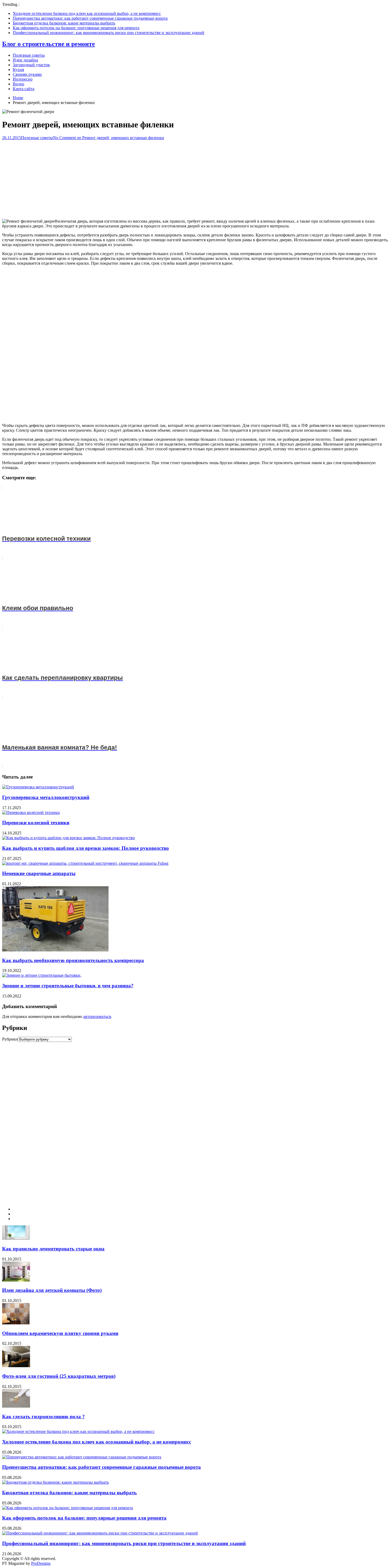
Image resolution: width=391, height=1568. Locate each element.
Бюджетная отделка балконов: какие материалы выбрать (64, 23)
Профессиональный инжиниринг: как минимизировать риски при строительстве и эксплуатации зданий (108, 32)
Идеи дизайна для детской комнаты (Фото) (52, 1290)
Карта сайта (23, 88)
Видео (18, 84)
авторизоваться (97, 1016)
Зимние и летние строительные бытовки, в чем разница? (68, 985)
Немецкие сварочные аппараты (39, 873)
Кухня (18, 69)
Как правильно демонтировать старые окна (53, 1248)
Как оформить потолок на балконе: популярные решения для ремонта (76, 28)
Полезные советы (29, 55)
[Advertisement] (195, 177)
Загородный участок (31, 65)
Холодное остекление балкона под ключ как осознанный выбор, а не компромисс (87, 13)
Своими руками (27, 74)
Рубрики (10, 1039)
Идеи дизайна (25, 60)
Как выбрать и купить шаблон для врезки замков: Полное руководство (85, 848)
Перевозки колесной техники (35, 822)
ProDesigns (41, 1563)
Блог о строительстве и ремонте (48, 43)
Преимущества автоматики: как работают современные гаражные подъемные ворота (90, 18)
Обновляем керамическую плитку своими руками (60, 1333)
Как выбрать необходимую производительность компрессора (73, 960)
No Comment (108, 137)
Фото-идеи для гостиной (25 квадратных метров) (58, 1376)
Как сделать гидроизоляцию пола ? (43, 1416)
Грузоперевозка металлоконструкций (45, 797)
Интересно (22, 79)
